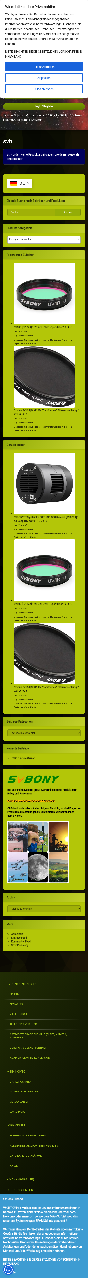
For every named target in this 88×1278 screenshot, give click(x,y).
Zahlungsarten (21, 1081)
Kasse (14, 1165)
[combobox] (44, 240)
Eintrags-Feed (19, 937)
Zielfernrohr (19, 1014)
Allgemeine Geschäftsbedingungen (34, 1145)
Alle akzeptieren (44, 66)
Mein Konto (16, 1071)
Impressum (16, 1125)
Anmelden (17, 934)
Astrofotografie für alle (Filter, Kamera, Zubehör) (38, 1036)
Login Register (44, 106)
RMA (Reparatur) (20, 1179)
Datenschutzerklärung (26, 1155)
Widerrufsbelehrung (24, 1091)
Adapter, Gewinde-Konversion (30, 1057)
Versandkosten (26, 335)
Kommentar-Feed (21, 941)
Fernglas (16, 1004)
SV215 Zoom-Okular (23, 758)
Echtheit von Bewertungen (28, 1135)
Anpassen (44, 78)
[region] (44, 49)
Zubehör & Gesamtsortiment (29, 1047)
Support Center (20, 1190)
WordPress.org (19, 945)
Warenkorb (18, 1111)
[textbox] (44, 239)
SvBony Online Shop (23, 984)
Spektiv (14, 994)
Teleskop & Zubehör (23, 1024)
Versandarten (19, 1101)
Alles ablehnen (44, 89)
